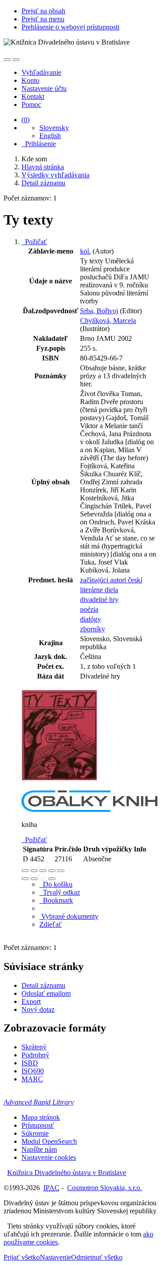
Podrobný (35, 1055)
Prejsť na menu (42, 19)
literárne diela (99, 590)
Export (31, 1001)
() (25, 119)
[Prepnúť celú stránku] (51, 870)
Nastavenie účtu (44, 88)
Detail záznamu (43, 985)
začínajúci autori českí (111, 580)
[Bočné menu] (7, 59)
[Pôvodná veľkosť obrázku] (43, 870)
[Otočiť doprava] (34, 878)
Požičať (34, 242)
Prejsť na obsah (43, 11)
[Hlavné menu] (16, 59)
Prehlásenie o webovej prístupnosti (70, 27)
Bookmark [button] (56, 900)
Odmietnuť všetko (97, 1257)
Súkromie (35, 1133)
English (50, 135)
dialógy (90, 619)
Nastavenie (55, 1257)
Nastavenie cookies (48, 1157)
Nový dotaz (38, 1009)
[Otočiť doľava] (25, 878)
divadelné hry (99, 599)
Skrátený (34, 1047)
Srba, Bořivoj (99, 311)
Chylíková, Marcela (108, 320)
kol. (85, 251)
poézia (89, 609)
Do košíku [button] (55, 884)
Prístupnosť (37, 1125)
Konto (30, 80)
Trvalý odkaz (59, 892)
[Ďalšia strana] (51, 878)
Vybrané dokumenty (68, 916)
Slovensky (54, 127)
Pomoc (31, 104)
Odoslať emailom (46, 993)
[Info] (60, 870)
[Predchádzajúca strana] (43, 878)
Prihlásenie (38, 143)
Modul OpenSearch (49, 1141)
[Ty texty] (59, 786)
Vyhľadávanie (41, 72)
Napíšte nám (39, 1149)
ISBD (29, 1063)
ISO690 (32, 1071)
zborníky (92, 629)
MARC (32, 1079)
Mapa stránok (40, 1117)
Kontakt (32, 96)
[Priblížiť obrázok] (25, 870)
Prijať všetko (22, 1257)
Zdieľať (50, 924)
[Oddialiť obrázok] (34, 870)
